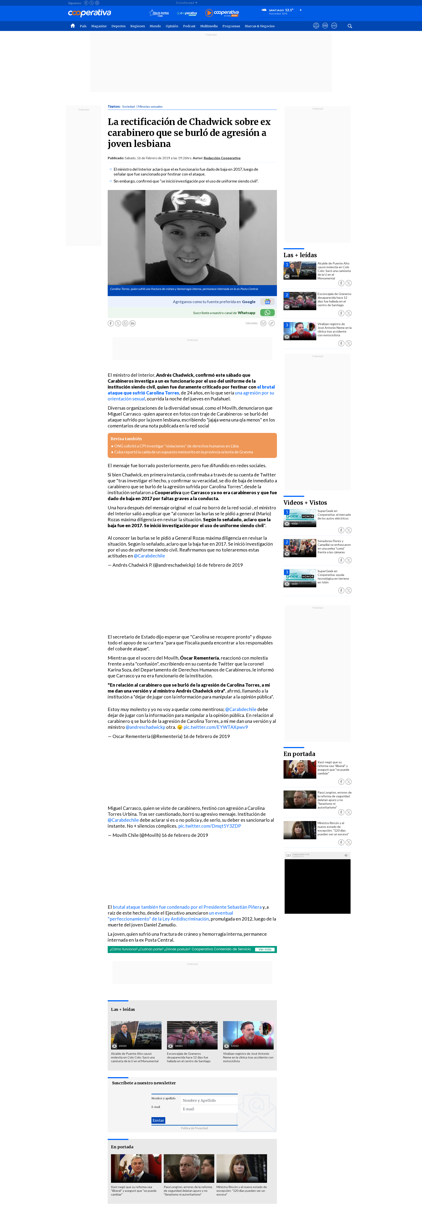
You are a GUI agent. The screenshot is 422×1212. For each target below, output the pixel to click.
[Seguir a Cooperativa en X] (91, 3)
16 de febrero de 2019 (219, 565)
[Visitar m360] (325, 29)
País (83, 26)
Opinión (172, 26)
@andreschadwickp (145, 727)
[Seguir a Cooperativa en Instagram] (97, 3)
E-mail (155, 1107)
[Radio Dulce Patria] (158, 13)
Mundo (155, 26)
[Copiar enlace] (272, 323)
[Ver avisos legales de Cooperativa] (316, 29)
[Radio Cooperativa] (222, 13)
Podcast (189, 26)
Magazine (99, 26)
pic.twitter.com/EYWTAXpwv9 (216, 727)
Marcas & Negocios (260, 26)
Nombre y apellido (163, 1098)
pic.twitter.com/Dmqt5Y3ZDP (209, 826)
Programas (231, 26)
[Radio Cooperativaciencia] (186, 13)
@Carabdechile (149, 555)
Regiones (137, 26)
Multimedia (209, 26)
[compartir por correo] (263, 323)
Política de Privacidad (194, 1128)
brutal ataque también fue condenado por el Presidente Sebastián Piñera (187, 907)
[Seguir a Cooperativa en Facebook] (86, 3)
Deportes (118, 26)
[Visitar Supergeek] (334, 29)
